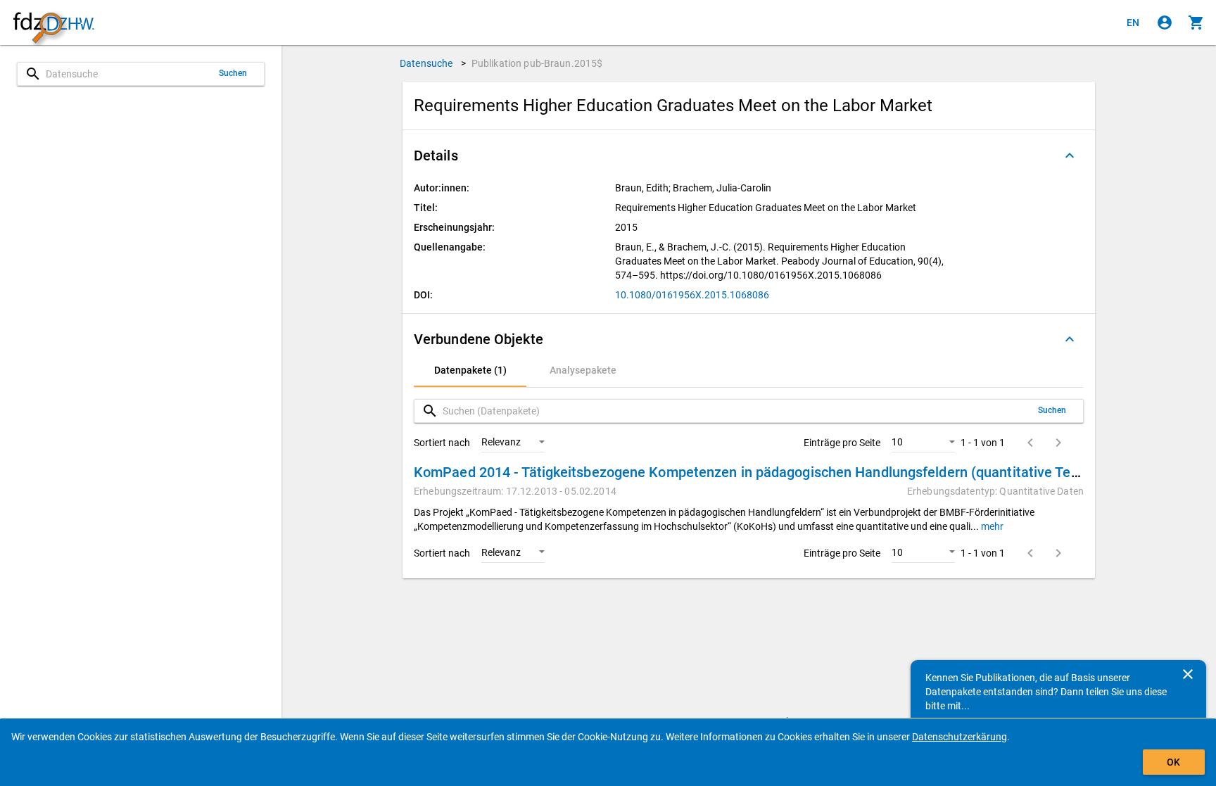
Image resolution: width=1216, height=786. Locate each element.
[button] (749, 155)
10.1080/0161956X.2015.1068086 (692, 294)
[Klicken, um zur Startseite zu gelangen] (53, 23)
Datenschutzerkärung (959, 736)
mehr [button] (991, 526)
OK (1173, 762)
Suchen (233, 73)
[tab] (470, 370)
